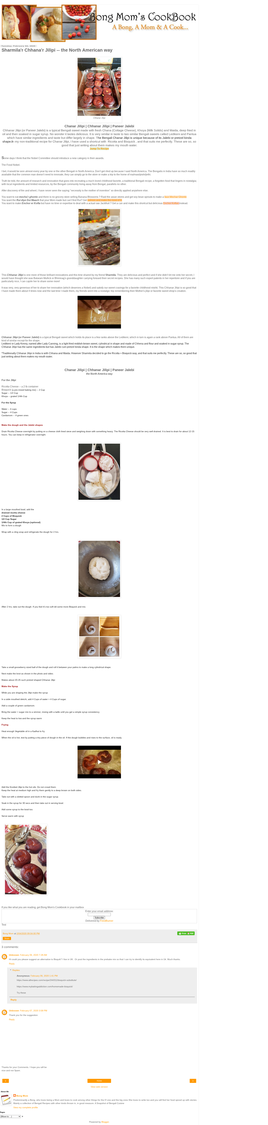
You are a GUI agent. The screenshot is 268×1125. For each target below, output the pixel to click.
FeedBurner (106, 920)
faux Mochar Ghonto (175, 197)
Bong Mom (22, 1096)
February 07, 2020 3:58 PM (33, 1010)
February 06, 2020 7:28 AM (33, 955)
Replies (16, 970)
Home (99, 1081)
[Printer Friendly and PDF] (186, 933)
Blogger (105, 1122)
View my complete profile (25, 1107)
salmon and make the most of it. (104, 200)
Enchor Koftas (171, 203)
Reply (12, 963)
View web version (99, 1087)
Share (6, 938)
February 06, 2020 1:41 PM (44, 976)
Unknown (14, 955)
